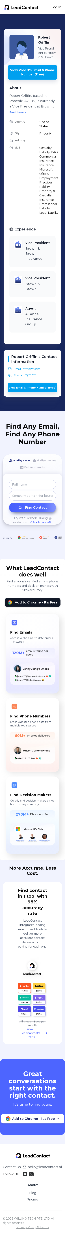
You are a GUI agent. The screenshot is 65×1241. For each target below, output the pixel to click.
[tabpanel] (32, 502)
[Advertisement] (34, 21)
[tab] (19, 460)
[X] (31, 1174)
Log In (56, 7)
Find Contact (36, 508)
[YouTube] (25, 1174)
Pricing (32, 1199)
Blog (32, 1193)
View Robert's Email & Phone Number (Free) (32, 72)
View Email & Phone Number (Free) (32, 387)
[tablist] (32, 464)
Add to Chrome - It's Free (36, 602)
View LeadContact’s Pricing (30, 1033)
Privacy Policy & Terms (32, 1227)
